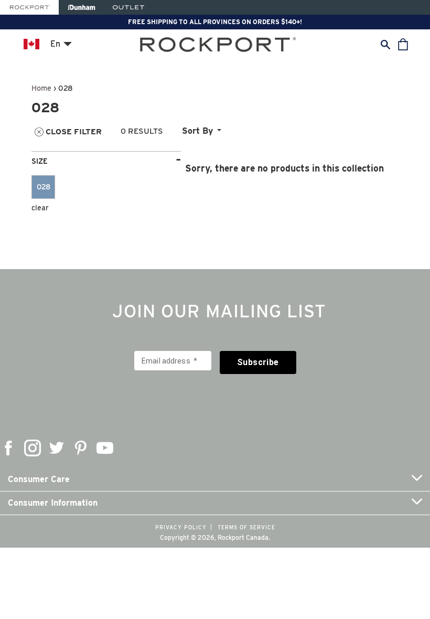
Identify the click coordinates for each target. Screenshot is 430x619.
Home (41, 87)
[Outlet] (128, 7)
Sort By (197, 131)
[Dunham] (81, 7)
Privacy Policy (181, 527)
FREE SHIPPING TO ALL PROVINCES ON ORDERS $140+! (215, 22)
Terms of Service (246, 527)
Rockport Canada (243, 537)
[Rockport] (29, 7)
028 (43, 187)
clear (40, 208)
